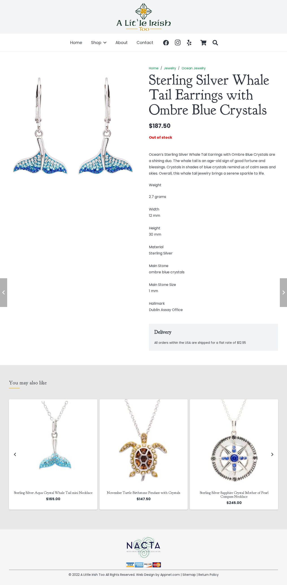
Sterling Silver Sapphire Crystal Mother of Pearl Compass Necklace (234, 495)
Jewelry (170, 68)
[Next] (272, 454)
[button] (104, 43)
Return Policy (208, 574)
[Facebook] (166, 42)
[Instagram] (177, 42)
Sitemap (189, 574)
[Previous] (15, 454)
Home (154, 68)
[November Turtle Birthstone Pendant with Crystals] (144, 443)
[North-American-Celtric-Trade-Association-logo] (143, 547)
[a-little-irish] (143, 17)
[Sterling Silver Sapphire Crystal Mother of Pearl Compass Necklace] (234, 443)
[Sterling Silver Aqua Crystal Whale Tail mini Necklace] (53, 443)
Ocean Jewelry (194, 68)
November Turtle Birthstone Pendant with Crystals (143, 493)
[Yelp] (189, 42)
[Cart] (203, 43)
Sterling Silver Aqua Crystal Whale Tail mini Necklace (53, 493)
